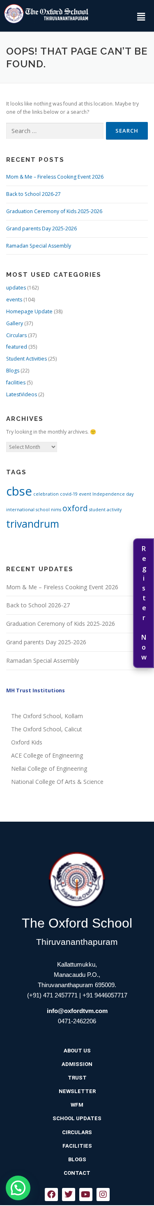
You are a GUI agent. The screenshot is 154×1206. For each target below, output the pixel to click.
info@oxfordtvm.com (77, 1010)
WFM (77, 1105)
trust (77, 1078)
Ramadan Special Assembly (38, 245)
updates (16, 287)
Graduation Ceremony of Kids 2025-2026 (54, 211)
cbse (19, 491)
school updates (77, 1118)
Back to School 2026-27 (33, 194)
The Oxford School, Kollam (47, 716)
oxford (75, 508)
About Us (77, 1050)
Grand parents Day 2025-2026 (41, 228)
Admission (77, 1064)
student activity (105, 509)
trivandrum (32, 524)
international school (28, 509)
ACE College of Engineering (47, 755)
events (14, 299)
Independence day (112, 494)
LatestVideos (21, 394)
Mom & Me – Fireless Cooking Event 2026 (54, 176)
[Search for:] (54, 131)
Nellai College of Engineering (49, 768)
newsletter (77, 1091)
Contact (77, 1173)
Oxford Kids (26, 742)
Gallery (14, 323)
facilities (15, 382)
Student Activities (26, 358)
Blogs (12, 370)
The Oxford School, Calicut (46, 729)
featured (16, 346)
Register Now (143, 603)
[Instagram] (103, 1194)
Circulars (16, 335)
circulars (77, 1132)
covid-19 (69, 494)
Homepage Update (29, 311)
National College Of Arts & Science (57, 782)
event (85, 494)
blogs (77, 1159)
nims (56, 509)
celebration (46, 494)
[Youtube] (85, 1194)
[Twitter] (68, 1194)
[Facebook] (51, 1194)
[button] (141, 16)
